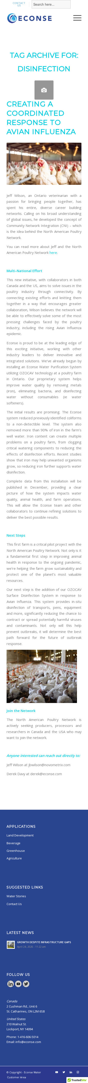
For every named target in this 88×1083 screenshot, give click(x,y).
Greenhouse (16, 851)
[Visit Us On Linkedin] (10, 986)
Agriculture (14, 858)
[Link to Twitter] (63, 1072)
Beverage (13, 843)
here (53, 252)
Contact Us (14, 904)
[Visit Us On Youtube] (18, 986)
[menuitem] (19, 4)
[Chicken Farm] (44, 90)
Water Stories (16, 896)
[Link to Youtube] (56, 1072)
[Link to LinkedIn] (70, 1072)
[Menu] (75, 17)
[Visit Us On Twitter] (26, 986)
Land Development (20, 835)
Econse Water (32, 1072)
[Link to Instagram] (77, 1072)
